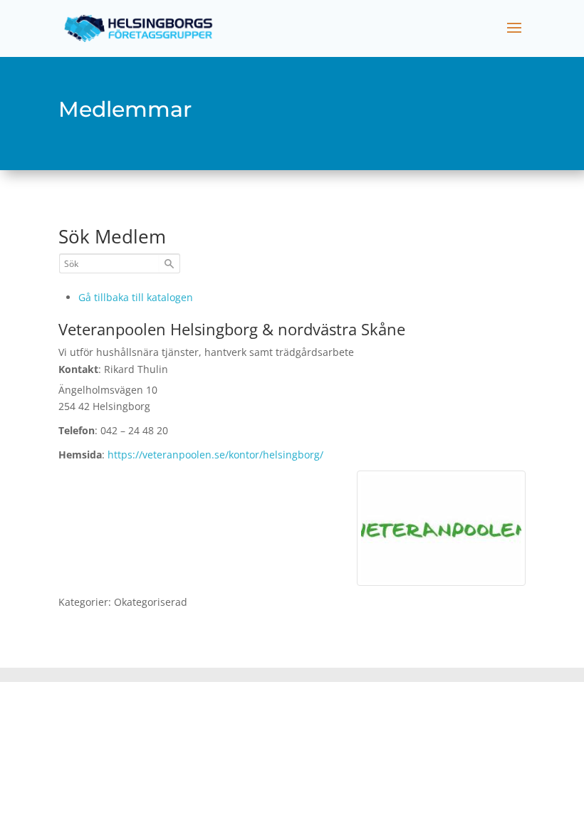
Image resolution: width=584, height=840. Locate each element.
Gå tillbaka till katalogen (135, 297)
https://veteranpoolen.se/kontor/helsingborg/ (215, 454)
